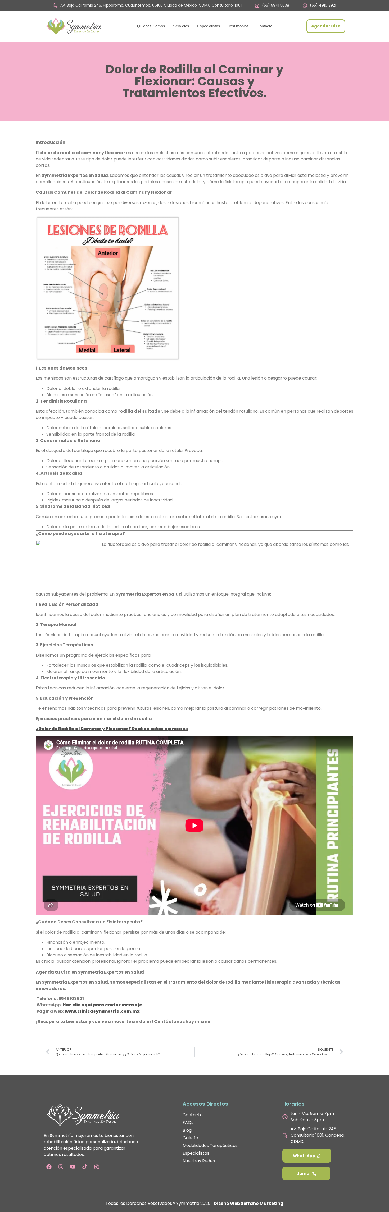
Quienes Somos (151, 26)
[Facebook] (49, 1167)
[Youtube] (72, 1167)
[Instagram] (61, 1167)
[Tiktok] (84, 1167)
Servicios (181, 26)
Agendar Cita (326, 26)
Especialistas (208, 26)
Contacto (264, 26)
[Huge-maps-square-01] (96, 1167)
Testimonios (238, 26)
